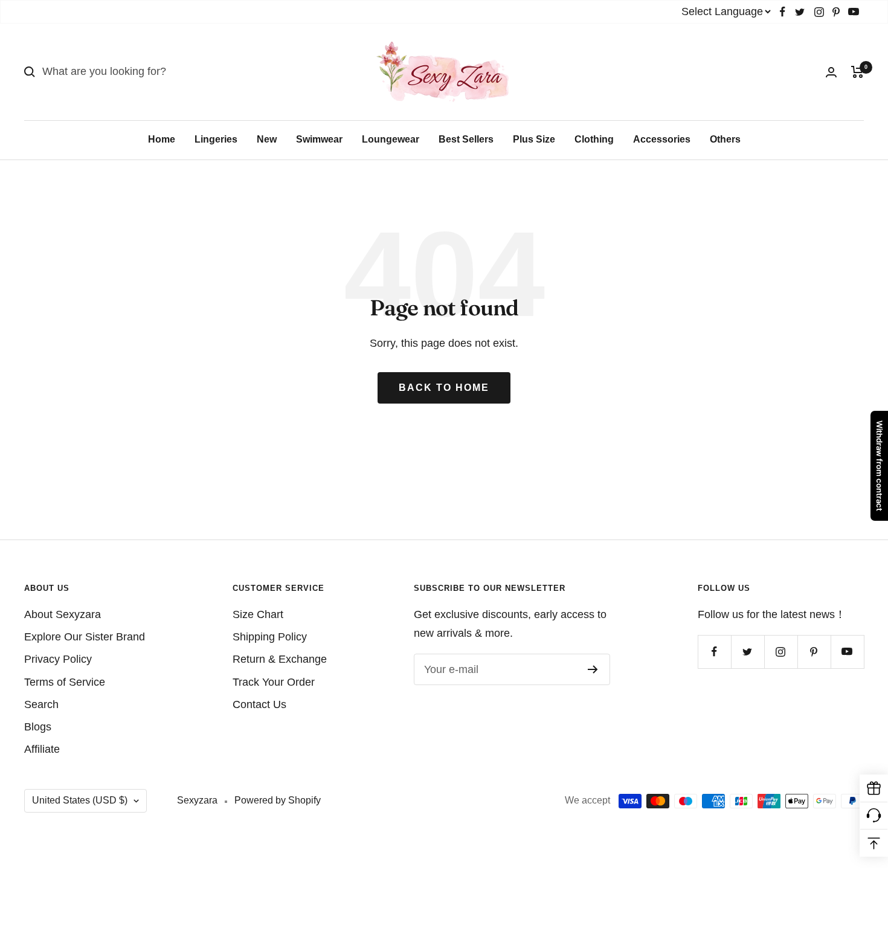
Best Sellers (466, 139)
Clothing (594, 139)
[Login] (831, 72)
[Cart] (857, 72)
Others (725, 139)
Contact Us (259, 704)
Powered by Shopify (277, 800)
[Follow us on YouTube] (853, 11)
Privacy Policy (58, 659)
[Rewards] (873, 788)
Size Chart (258, 614)
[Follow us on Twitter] (800, 11)
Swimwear (319, 139)
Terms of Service (64, 682)
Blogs (37, 727)
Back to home (444, 387)
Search (41, 704)
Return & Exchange (280, 659)
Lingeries (216, 139)
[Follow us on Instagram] (819, 11)
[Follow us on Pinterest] (836, 11)
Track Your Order (274, 682)
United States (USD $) (79, 800)
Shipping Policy (270, 637)
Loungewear (390, 139)
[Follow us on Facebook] (782, 11)
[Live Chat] (873, 816)
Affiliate (42, 749)
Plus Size (534, 139)
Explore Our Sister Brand (84, 637)
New (267, 139)
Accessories (661, 139)
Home (161, 139)
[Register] (593, 669)
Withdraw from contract (879, 465)
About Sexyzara (62, 614)
